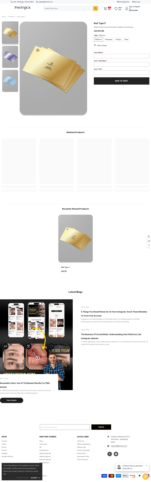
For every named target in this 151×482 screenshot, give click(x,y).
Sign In (130, 7)
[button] (10, 33)
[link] (19, 186)
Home (4, 17)
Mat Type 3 (65, 267)
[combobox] (68, 8)
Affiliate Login (136, 2)
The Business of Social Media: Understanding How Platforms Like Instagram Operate (111, 336)
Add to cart (121, 81)
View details (12, 400)
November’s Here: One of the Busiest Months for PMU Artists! (25, 385)
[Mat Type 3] (75, 239)
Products (11, 17)
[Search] (70, 8)
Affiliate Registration (123, 2)
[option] (75, 245)
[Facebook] (109, 454)
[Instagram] (116, 454)
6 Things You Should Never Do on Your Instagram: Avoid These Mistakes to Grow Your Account (114, 314)
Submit (101, 427)
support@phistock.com (45, 2)
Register (137, 7)
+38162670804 (28, 2)
